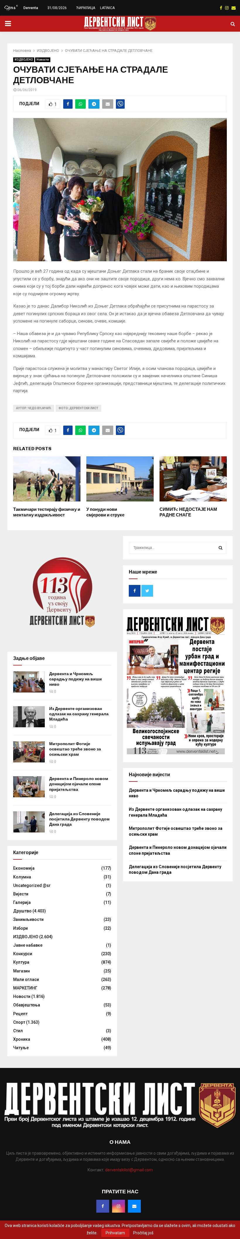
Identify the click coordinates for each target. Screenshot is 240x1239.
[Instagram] (118, 1206)
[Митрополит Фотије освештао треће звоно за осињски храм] (29, 751)
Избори (20, 928)
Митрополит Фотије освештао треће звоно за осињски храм (75, 749)
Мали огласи (26, 979)
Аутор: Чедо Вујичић (33, 408)
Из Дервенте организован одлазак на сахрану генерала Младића (79, 714)
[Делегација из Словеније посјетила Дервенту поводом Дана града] (29, 821)
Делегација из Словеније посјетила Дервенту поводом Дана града (79, 819)
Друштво (22, 911)
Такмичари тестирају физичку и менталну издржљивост (46, 512)
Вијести (20, 894)
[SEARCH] (220, 548)
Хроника (21, 1039)
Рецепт (20, 1013)
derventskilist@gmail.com (129, 1170)
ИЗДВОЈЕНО (24, 59)
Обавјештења (26, 1005)
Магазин (21, 971)
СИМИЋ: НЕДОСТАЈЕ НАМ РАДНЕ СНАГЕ (188, 512)
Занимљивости (28, 919)
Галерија (22, 902)
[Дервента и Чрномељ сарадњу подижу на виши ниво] (29, 681)
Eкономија (24, 868)
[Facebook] (102, 1206)
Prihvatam (115, 1233)
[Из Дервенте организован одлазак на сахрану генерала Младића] (29, 716)
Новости (43, 59)
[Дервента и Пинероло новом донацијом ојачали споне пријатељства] (29, 786)
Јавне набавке (27, 945)
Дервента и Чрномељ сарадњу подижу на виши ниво (75, 679)
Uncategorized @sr (32, 885)
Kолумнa (22, 877)
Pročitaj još (143, 1233)
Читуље (21, 1047)
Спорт (19, 1022)
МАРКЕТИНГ (25, 988)
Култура (21, 962)
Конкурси (22, 953)
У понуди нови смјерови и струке (105, 512)
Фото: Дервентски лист (78, 408)
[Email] (134, 1206)
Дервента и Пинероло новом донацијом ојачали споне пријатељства (78, 784)
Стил (18, 1030)
